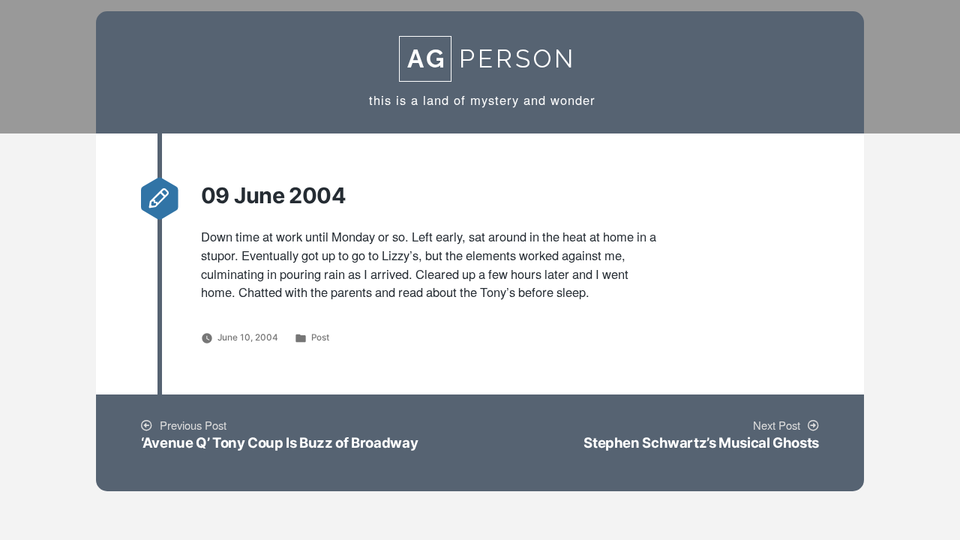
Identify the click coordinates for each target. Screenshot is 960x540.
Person (491, 59)
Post (320, 337)
